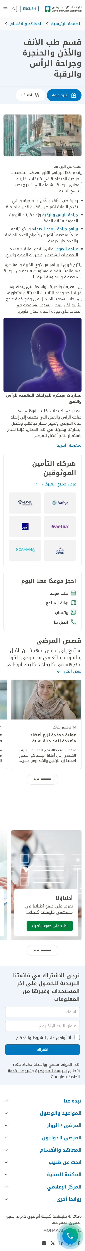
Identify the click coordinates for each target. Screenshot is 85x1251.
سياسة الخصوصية (51, 1070)
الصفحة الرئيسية (66, 24)
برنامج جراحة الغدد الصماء (55, 229)
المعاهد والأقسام (26, 24)
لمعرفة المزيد (69, 445)
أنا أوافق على (43, 1038)
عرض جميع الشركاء (59, 484)
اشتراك (42, 1049)
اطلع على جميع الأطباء (50, 925)
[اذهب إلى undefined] (52, 1243)
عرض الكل (73, 671)
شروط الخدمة (20, 1070)
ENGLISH (29, 9)
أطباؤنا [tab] (26, 95)
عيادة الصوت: (66, 249)
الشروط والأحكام (31, 1038)
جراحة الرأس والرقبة (60, 214)
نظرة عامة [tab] (60, 95)
